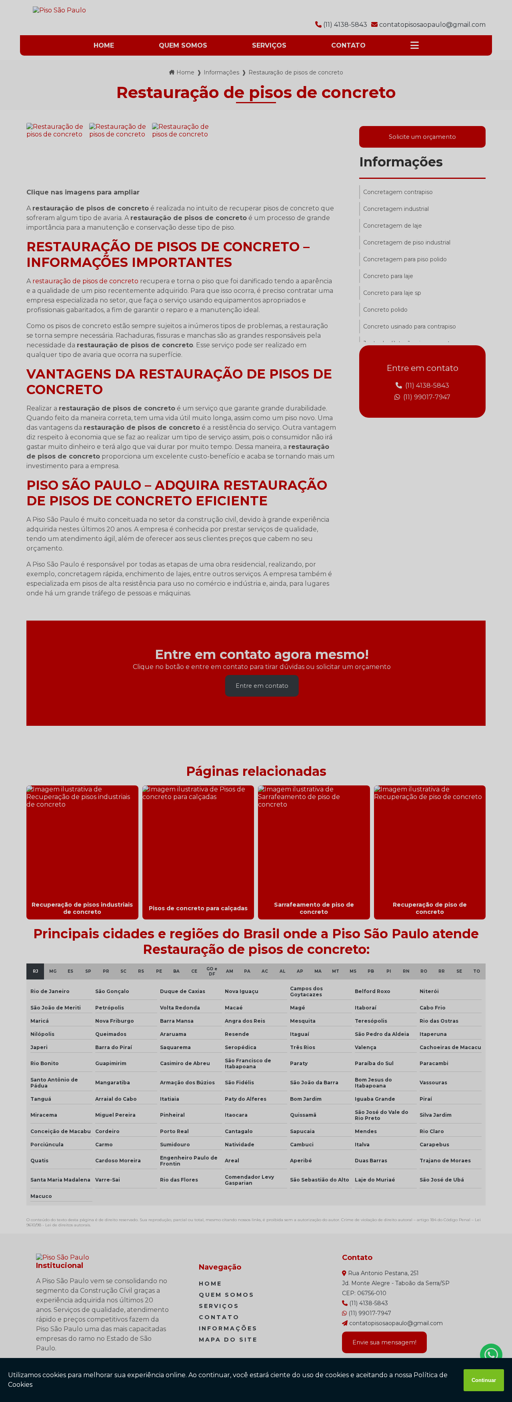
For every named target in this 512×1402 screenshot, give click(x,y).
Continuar (484, 1380)
